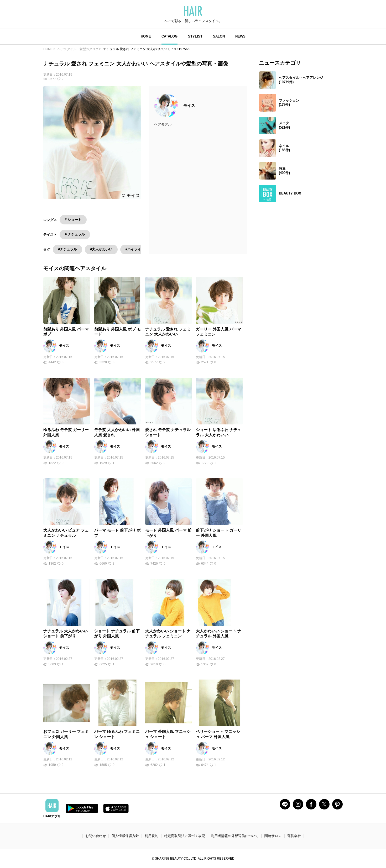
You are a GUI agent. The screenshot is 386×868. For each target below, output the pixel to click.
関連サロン (272, 836)
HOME (146, 36)
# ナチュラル (75, 234)
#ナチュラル (67, 249)
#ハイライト (135, 249)
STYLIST (195, 36)
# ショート (73, 220)
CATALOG (169, 36)
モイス (189, 105)
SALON (219, 36)
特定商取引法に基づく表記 (184, 836)
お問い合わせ (95, 836)
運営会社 (294, 836)
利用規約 (151, 836)
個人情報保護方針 (125, 836)
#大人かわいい (101, 249)
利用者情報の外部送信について (235, 836)
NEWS (240, 36)
